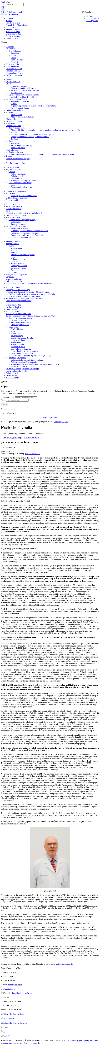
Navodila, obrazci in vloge (16, 215)
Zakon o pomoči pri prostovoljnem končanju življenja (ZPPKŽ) (30, 316)
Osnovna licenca (17, 178)
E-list (9, 12)
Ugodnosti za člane (13, 126)
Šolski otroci (15, 331)
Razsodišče (15, 62)
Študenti (9, 156)
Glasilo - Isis (10, 119)
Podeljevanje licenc (18, 174)
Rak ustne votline (17, 344)
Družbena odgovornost (15, 75)
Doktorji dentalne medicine (16, 198)
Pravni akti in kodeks (14, 69)
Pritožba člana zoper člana (16, 163)
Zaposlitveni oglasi (18, 148)
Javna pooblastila (12, 66)
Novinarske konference (15, 307)
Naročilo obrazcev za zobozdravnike (25, 90)
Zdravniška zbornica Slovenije (15, 1014)
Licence (12, 172)
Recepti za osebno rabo (17, 128)
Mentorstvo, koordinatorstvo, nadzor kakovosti (24, 213)
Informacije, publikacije (12, 438)
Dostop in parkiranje (14, 279)
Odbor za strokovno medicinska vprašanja (27, 360)
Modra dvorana (17, 248)
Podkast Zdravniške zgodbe (16, 371)
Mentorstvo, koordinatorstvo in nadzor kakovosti (29, 231)
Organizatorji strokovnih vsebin (23, 187)
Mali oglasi (15, 143)
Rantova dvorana (17, 263)
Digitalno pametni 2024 (20, 325)
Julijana (14, 272)
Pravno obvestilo (70, 1040)
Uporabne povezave (18, 320)
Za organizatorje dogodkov (16, 274)
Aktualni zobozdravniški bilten (22, 117)
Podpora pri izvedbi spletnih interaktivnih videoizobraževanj (29, 283)
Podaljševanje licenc (18, 176)
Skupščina (15, 53)
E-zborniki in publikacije (15, 121)
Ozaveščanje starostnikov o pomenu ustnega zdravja (31, 355)
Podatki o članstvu (13, 71)
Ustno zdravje (14, 327)
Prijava (3, 7)
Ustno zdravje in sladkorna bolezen (24, 351)
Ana (12, 270)
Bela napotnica (16, 93)
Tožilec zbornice (17, 60)
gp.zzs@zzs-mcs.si (15, 985)
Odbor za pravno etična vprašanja (24, 362)
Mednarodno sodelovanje (15, 73)
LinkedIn (6, 1036)
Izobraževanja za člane (14, 110)
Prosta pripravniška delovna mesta (24, 196)
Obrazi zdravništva (13, 309)
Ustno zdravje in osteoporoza (22, 353)
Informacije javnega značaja (11, 1043)
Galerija (14, 261)
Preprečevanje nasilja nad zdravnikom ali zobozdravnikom (33, 106)
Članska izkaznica (13, 82)
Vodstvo (14, 55)
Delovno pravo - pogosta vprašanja (22, 220)
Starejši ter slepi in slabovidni (22, 338)
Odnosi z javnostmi (13, 34)
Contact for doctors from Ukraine (18, 301)
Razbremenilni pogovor (20, 101)
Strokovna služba (12, 64)
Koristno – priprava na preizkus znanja (25, 296)
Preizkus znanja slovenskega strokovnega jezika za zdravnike (32, 294)
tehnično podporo (61, 422)
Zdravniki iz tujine (13, 32)
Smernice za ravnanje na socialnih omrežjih (22, 369)
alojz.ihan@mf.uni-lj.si (64, 964)
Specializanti (15, 132)
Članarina (9, 84)
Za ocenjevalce (92, 21)
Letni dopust (15, 222)
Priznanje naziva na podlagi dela (23, 180)
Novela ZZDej (11, 375)
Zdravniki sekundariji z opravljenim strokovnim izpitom (32, 134)
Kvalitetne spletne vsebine (21, 322)
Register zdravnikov (13, 169)
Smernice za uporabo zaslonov (20, 318)
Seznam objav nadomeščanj (21, 145)
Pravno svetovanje (13, 36)
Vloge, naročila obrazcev (18, 86)
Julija (13, 257)
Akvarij (14, 252)
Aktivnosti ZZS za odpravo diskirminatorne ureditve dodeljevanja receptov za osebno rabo (45, 130)
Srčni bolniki (16, 342)
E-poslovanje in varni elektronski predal (24, 95)
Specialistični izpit (13, 217)
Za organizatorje (92, 18)
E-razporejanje (17, 12)
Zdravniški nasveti (13, 311)
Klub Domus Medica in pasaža (23, 255)
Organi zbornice (15, 51)
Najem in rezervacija (14, 281)
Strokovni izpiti (12, 200)
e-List (8, 211)
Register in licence (13, 23)
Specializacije (11, 27)
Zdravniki (12, 193)
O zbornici (10, 18)
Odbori (13, 58)
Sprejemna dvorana (18, 268)
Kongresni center (12, 244)
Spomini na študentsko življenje (18, 159)
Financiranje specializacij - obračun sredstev (28, 235)
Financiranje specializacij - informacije (25, 233)
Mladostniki (15, 333)
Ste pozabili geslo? (8, 409)
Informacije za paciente (17, 358)
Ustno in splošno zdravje (20, 340)
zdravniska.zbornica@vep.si (22, 993)
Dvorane (12, 246)
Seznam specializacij (14, 206)
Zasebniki (14, 139)
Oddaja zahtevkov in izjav (21, 237)
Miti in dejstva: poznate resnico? (18, 314)
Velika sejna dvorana (19, 266)
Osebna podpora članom (18, 99)
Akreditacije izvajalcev (19, 228)
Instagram (7, 1027)
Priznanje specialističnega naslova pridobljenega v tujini (27, 292)
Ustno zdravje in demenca (21, 349)
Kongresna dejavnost (14, 29)
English (4, 2)
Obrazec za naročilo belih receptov (24, 88)
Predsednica (10, 49)
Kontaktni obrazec (8, 989)
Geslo (3, 400)
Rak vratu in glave (18, 347)
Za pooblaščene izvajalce (18, 226)
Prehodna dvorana (18, 259)
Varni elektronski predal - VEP (22, 97)
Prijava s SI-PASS (50, 417)
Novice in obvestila (31, 438)
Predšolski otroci (17, 329)
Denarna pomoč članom (20, 108)
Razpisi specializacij (13, 209)
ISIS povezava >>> (32, 454)
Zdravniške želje (12, 377)
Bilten (11, 112)
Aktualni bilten (16, 115)
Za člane (89, 16)
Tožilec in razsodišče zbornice (22, 366)
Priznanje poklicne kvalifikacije (18, 290)
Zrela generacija (17, 336)
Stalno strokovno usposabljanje (20, 183)
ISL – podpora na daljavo (33, 1043)
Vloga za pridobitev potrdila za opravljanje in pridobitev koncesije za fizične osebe (42, 154)
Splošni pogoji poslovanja (88, 1040)
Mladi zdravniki (12, 150)
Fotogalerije (10, 123)
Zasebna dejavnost (16, 152)
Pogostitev (10, 277)
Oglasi (11, 141)
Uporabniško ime (7, 398)
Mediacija (14, 104)
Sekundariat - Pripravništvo (16, 25)
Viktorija (14, 250)
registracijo (31, 393)
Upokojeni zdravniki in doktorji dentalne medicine (30, 137)
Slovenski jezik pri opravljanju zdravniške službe (24, 298)
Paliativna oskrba (12, 38)
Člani (13, 185)
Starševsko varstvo (18, 224)
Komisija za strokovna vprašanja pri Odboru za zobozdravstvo (35, 364)
